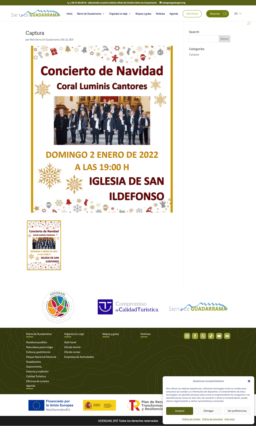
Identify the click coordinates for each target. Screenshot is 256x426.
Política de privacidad (212, 419)
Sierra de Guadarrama (89, 14)
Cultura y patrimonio (38, 352)
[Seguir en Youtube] (219, 336)
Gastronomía (34, 366)
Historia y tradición (37, 371)
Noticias (160, 14)
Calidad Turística (36, 376)
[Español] (240, 16)
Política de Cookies (191, 419)
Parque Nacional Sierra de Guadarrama (41, 359)
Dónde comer (72, 352)
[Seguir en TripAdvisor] (227, 336)
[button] (249, 381)
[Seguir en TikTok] (211, 336)
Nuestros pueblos (36, 342)
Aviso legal (229, 419)
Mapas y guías (143, 14)
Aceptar (179, 411)
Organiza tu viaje (118, 14)
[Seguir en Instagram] (187, 336)
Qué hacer (70, 342)
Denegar (209, 411)
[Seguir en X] (203, 336)
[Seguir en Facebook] (195, 336)
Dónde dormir (72, 347)
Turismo (194, 55)
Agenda (173, 14)
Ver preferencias (237, 411)
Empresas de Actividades (79, 357)
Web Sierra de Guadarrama (44, 39)
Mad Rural (192, 13)
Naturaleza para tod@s (39, 347)
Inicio (69, 14)
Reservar (215, 13)
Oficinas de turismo (37, 381)
